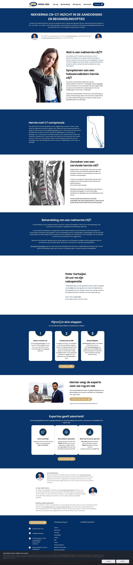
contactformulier (40, 343)
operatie (88, 449)
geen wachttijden (43, 445)
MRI (60, 352)
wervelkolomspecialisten (59, 326)
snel (99, 352)
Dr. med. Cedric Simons (48, 38)
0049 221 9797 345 (37, 529)
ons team (64, 447)
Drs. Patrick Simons (71, 36)
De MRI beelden (86, 343)
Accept (108, 561)
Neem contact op (40, 341)
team (60, 343)
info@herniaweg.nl (38, 533)
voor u (90, 445)
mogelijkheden (97, 349)
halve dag (71, 356)
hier (58, 38)
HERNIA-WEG (43, 4)
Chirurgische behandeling (38, 246)
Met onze (84, 441)
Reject (122, 561)
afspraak (46, 349)
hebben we (85, 445)
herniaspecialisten (93, 347)
